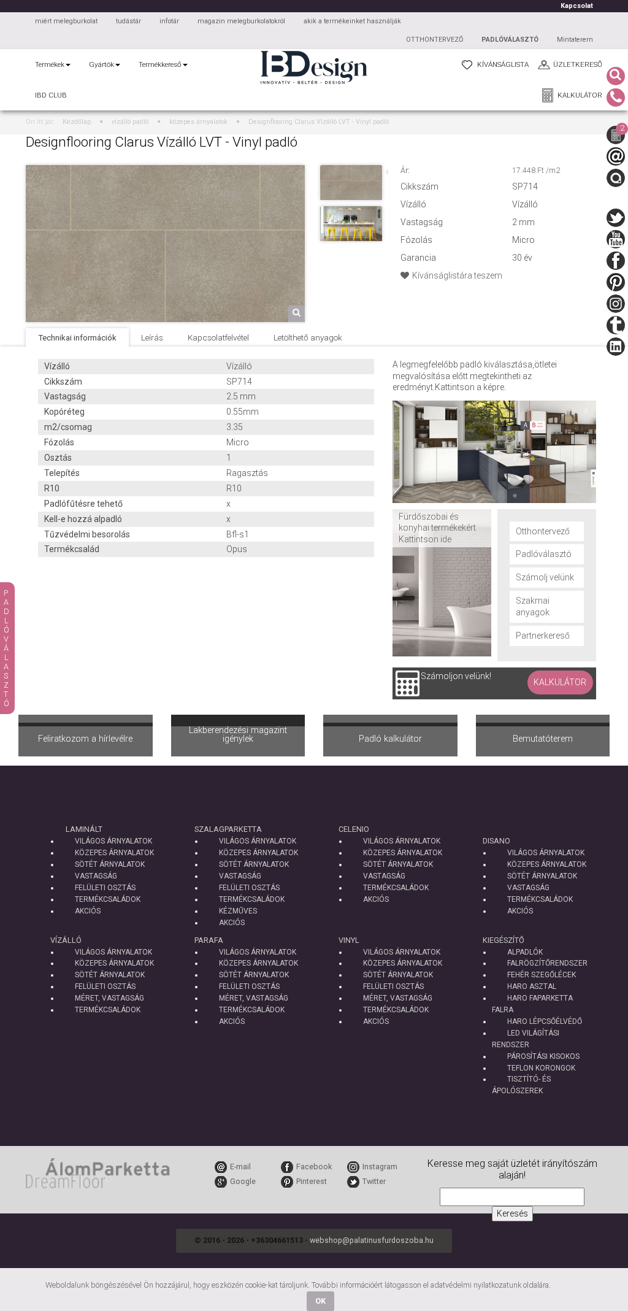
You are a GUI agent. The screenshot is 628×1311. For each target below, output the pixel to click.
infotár (169, 21)
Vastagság (96, 876)
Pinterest (311, 1181)
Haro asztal (531, 986)
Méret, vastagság (109, 998)
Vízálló (66, 940)
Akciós (88, 911)
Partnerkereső (543, 635)
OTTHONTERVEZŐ (434, 40)
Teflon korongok (541, 1068)
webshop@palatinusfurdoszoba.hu (372, 1240)
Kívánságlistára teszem (457, 275)
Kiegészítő (503, 940)
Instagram (379, 1166)
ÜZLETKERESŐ (577, 64)
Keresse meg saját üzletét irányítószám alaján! (512, 1169)
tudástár (128, 21)
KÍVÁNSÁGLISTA (503, 64)
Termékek (49, 64)
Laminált (84, 829)
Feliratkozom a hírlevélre (85, 739)
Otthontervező (543, 531)
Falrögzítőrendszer (547, 963)
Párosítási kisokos (543, 1056)
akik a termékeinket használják (352, 21)
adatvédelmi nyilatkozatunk (476, 1285)
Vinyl (349, 940)
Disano (496, 840)
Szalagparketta (228, 829)
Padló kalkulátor (390, 739)
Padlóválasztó (544, 554)
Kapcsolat (577, 6)
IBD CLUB (51, 95)
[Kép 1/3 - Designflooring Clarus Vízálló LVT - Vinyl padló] (165, 181)
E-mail (240, 1166)
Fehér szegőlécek (541, 975)
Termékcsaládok (107, 899)
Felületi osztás (105, 887)
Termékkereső (160, 64)
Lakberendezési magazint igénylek (238, 734)
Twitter (374, 1181)
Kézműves (238, 911)
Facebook (314, 1166)
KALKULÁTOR (579, 95)
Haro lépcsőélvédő (544, 1021)
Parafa (208, 940)
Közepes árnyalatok (114, 852)
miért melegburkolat (66, 21)
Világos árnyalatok (113, 841)
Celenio (354, 829)
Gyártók (101, 64)
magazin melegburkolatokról (241, 21)
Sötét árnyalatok (110, 864)
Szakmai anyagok (533, 606)
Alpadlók (525, 952)
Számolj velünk (545, 577)
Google (243, 1181)
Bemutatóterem (543, 739)
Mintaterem (575, 40)
